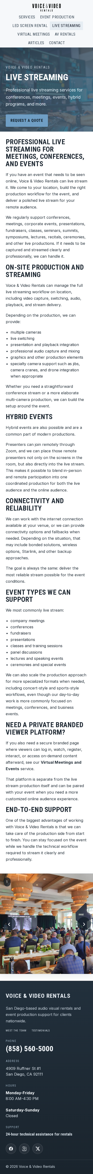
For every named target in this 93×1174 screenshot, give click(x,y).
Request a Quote (26, 120)
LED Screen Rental (29, 25)
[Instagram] (24, 1148)
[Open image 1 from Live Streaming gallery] (46, 924)
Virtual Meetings (33, 34)
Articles (36, 43)
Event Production (57, 17)
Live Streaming (66, 25)
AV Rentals (65, 34)
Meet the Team (16, 1030)
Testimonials (41, 1030)
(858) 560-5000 (29, 1048)
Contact (57, 43)
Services (27, 17)
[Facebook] (11, 1148)
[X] (37, 1148)
